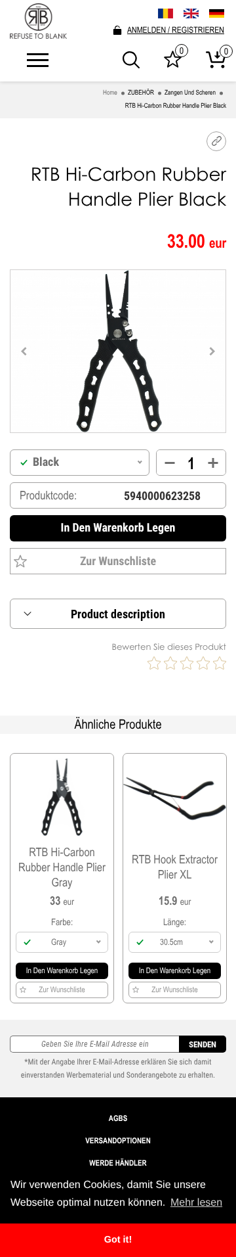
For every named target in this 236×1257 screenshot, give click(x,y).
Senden (202, 1044)
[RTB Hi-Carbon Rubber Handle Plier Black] (118, 351)
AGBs (118, 1118)
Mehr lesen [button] (196, 1202)
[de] (216, 13)
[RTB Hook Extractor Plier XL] (174, 797)
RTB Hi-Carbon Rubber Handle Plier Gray (62, 867)
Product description (118, 614)
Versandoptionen (118, 1140)
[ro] (165, 13)
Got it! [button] (118, 1240)
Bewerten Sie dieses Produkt (168, 646)
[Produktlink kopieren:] (216, 141)
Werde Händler (117, 1163)
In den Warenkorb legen (118, 528)
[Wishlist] (173, 64)
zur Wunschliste (118, 561)
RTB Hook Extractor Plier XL (175, 866)
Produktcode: (48, 495)
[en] (191, 13)
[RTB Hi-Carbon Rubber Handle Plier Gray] (61, 797)
